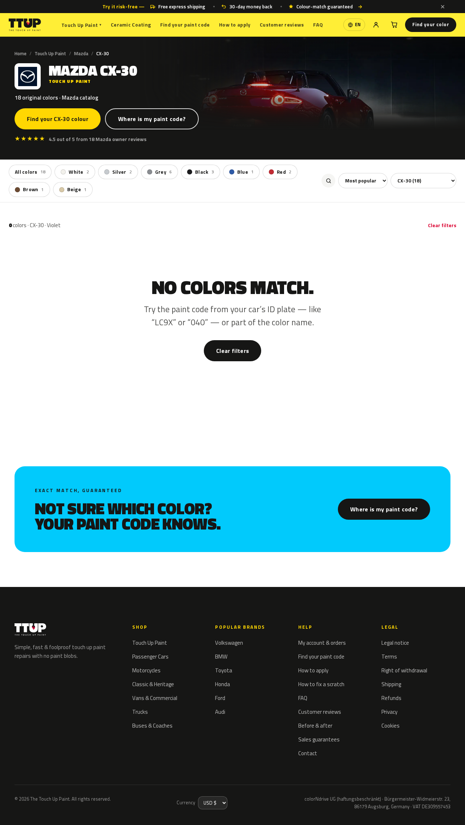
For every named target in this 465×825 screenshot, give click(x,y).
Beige (77, 189)
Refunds (391, 698)
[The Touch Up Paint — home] (25, 25)
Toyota (223, 670)
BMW (221, 656)
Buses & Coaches (152, 725)
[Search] (328, 181)
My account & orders (322, 643)
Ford (220, 698)
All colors (30, 172)
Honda (222, 684)
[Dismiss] (442, 6)
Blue (245, 172)
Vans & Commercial (154, 698)
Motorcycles (146, 670)
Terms (389, 656)
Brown (33, 189)
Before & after (315, 725)
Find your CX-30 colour (57, 118)
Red (284, 172)
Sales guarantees (319, 739)
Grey (163, 172)
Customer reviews (282, 24)
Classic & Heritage (153, 684)
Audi (220, 712)
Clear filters (442, 225)
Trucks (140, 712)
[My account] (376, 24)
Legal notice (395, 643)
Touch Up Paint (81, 25)
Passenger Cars (150, 656)
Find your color (430, 24)
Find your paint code (185, 24)
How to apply (234, 24)
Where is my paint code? (152, 118)
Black (204, 172)
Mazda (81, 53)
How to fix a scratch (321, 684)
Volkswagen (229, 643)
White (79, 172)
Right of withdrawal (404, 670)
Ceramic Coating (131, 24)
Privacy (389, 712)
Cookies (390, 725)
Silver (122, 172)
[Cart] (394, 24)
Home (21, 53)
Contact (307, 753)
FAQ (318, 24)
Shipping (391, 684)
